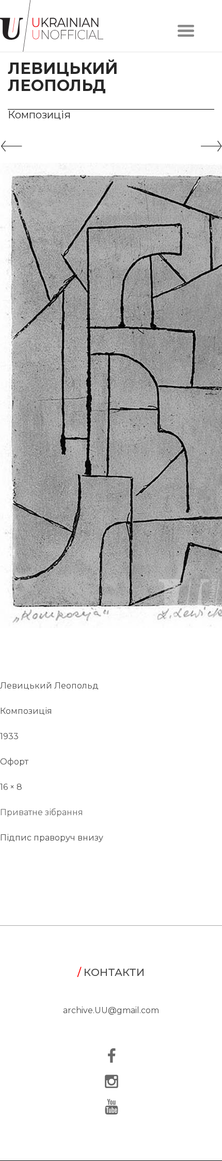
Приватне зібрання (41, 812)
